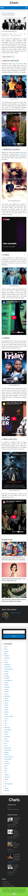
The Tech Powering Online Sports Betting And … (13, 868)
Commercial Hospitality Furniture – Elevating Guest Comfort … (14, 821)
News (6, 739)
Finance (6, 689)
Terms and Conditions (9, 886)
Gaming (6, 700)
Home (6, 714)
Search (14, 636)
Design (6, 673)
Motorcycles (7, 730)
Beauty (6, 651)
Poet (5, 745)
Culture (6, 671)
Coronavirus (7, 667)
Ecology (6, 676)
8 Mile (3, 289)
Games (6, 698)
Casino (6, 662)
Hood (3, 39)
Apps (5, 646)
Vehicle (6, 788)
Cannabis (6, 658)
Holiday (6, 712)
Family (6, 682)
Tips (5, 772)
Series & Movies (8, 757)
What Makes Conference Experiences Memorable (16, 857)
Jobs (5, 721)
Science (6, 754)
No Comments (16, 35)
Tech (5, 770)
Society (6, 761)
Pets (5, 743)
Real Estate (7, 748)
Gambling (7, 696)
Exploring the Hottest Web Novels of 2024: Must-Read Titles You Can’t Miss (13, 558)
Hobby (6, 709)
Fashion (6, 685)
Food (5, 694)
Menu (2, 7)
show (12, 56)
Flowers (6, 691)
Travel (6, 779)
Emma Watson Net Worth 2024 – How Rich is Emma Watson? (14, 579)
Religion (6, 752)
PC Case (6, 741)
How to (6, 718)
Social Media (7, 759)
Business (6, 655)
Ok (14, 893)
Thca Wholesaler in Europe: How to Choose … (13, 846)
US (5, 786)
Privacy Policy (7, 884)
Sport (5, 766)
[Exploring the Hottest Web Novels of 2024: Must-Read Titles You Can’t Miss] (14, 549)
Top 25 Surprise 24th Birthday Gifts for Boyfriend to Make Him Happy (14, 600)
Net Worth (7, 736)
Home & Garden (8, 716)
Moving (6, 732)
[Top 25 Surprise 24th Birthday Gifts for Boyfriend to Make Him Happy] (14, 590)
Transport (7, 777)
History (6, 707)
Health (6, 705)
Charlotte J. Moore (8, 34)
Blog (5, 653)
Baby (5, 649)
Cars (5, 660)
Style (5, 768)
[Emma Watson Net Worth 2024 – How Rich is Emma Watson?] (14, 570)
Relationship (7, 750)
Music (6, 734)
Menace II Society (20, 154)
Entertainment (5, 35)
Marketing (7, 727)
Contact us (6, 882)
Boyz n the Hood (17, 63)
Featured (6, 687)
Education (7, 678)
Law (5, 723)
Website (6, 790)
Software (6, 763)
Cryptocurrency (8, 669)
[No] (26, 891)
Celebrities (7, 664)
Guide (6, 703)
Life (5, 725)
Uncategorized (8, 783)
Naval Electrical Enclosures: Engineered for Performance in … (13, 833)
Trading (6, 774)
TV (5, 781)
